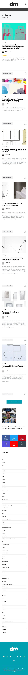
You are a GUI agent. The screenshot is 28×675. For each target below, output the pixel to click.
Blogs (3, 476)
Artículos (4, 471)
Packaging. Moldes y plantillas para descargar (14, 150)
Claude (3, 485)
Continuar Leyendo (7, 73)
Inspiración (4, 536)
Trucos (3, 615)
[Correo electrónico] (24, 656)
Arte (3, 468)
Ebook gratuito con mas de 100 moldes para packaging (12, 204)
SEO (2, 598)
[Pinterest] (10, 656)
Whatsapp (4, 632)
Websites (4, 629)
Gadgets (3, 522)
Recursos (8, 146)
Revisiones (4, 592)
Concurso (4, 488)
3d (2, 459)
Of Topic (3, 558)
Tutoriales (4, 618)
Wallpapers (4, 626)
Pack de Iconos (5, 561)
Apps (3, 465)
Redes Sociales (5, 587)
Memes (3, 547)
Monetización (5, 550)
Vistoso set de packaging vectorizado (10, 313)
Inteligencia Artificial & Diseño (8, 539)
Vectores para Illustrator (10, 309)
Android (3, 462)
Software (4, 604)
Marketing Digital (5, 544)
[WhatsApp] (14, 660)
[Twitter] (20, 656)
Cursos (3, 493)
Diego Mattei (7, 103)
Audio (3, 473)
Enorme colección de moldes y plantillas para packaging (12, 258)
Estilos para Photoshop (7, 505)
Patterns (3, 570)
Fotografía (4, 516)
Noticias (3, 556)
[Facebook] (4, 656)
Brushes (3, 479)
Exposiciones (4, 507)
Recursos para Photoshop (7, 584)
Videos (3, 624)
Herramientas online (6, 527)
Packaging (4, 42)
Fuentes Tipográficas (6, 519)
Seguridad (4, 595)
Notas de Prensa (5, 553)
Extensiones (4, 510)
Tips (2, 612)
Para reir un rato (5, 567)
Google (3, 524)
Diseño (3, 496)
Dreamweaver (5, 499)
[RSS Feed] (17, 656)
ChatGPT (3, 482)
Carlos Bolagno (8, 51)
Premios (3, 573)
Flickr (3, 513)
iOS (2, 541)
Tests (3, 607)
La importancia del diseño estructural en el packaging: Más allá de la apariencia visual (13, 46)
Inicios (3, 533)
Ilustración (4, 530)
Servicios (4, 601)
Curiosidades (4, 490)
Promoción (4, 575)
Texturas (3, 609)
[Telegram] (14, 656)
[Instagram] (7, 656)
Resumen (4, 590)
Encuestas (4, 502)
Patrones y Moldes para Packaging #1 (13, 367)
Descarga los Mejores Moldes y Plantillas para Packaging (12, 100)
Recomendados (5, 578)
